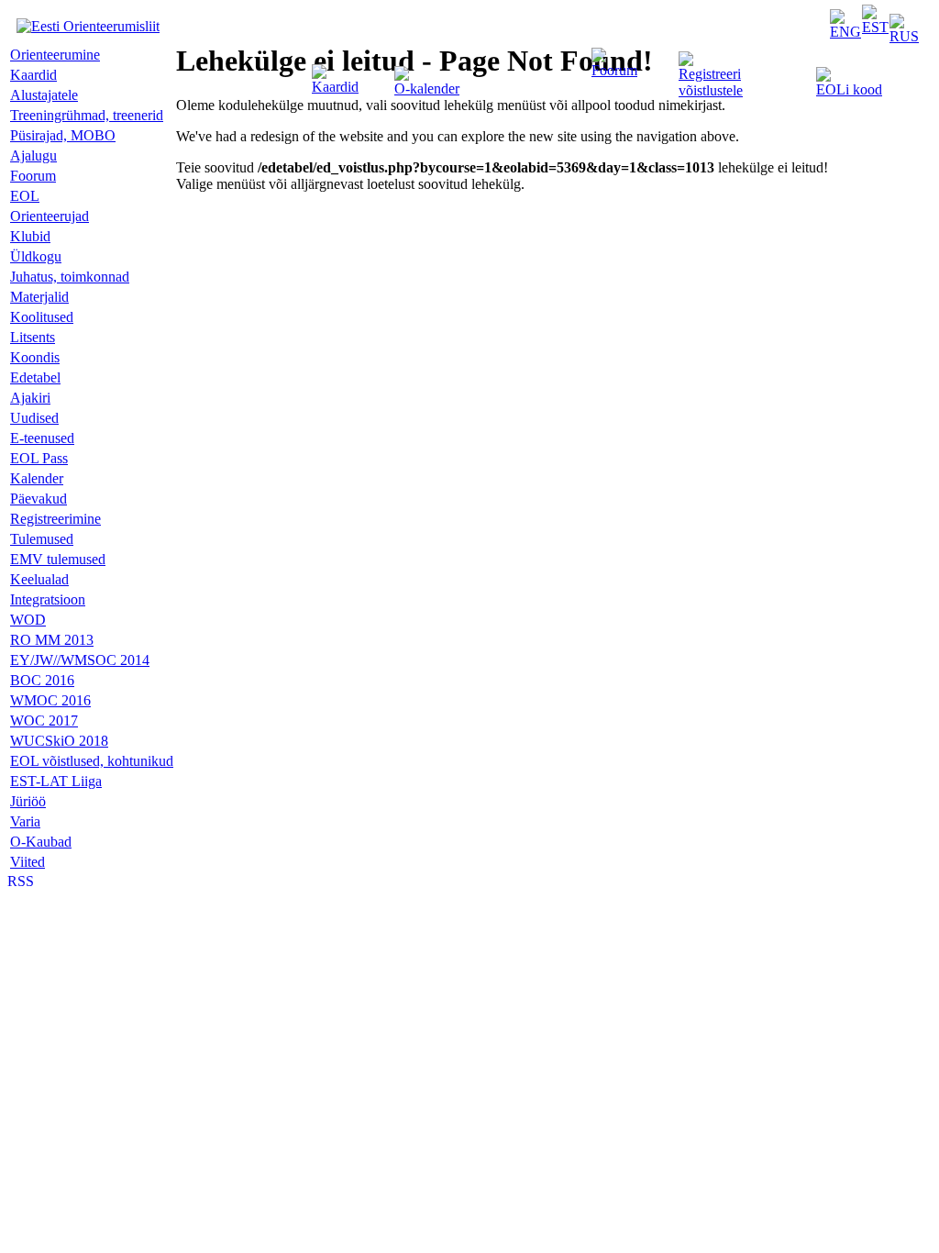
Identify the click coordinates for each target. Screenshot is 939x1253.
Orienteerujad (49, 216)
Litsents (32, 337)
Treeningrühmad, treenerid (86, 115)
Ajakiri (30, 397)
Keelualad (39, 579)
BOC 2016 (42, 680)
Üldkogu (35, 256)
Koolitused (41, 317)
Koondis (35, 357)
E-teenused (42, 438)
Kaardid (335, 86)
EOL (24, 196)
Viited (27, 862)
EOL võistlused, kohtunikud (91, 761)
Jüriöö (28, 801)
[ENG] (845, 31)
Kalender (36, 478)
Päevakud (38, 498)
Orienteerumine (55, 54)
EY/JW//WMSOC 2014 (79, 660)
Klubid (30, 236)
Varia (25, 821)
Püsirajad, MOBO (63, 135)
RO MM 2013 (52, 640)
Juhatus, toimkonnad (69, 276)
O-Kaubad (41, 841)
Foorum (614, 70)
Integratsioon (47, 599)
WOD (28, 619)
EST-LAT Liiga (56, 781)
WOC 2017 (44, 720)
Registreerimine (55, 519)
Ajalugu (33, 155)
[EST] (875, 27)
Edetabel (35, 377)
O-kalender (426, 88)
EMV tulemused (57, 559)
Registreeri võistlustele (711, 82)
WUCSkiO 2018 (59, 740)
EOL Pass (39, 458)
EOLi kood (849, 89)
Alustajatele (44, 95)
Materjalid (39, 297)
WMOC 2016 (50, 700)
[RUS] (904, 36)
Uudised (34, 418)
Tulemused (41, 539)
